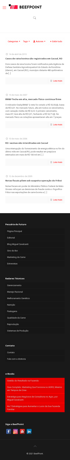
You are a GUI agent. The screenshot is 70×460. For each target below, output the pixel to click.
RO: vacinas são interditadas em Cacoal (26, 143)
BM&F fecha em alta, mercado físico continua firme (33, 99)
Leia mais (57, 81)
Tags (25, 41)
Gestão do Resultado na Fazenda (23, 380)
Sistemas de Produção (17, 331)
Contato (11, 352)
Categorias (13, 41)
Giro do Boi (12, 250)
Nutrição (11, 305)
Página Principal (14, 231)
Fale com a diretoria (16, 359)
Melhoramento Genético (18, 298)
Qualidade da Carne (16, 318)
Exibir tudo (57, 41)
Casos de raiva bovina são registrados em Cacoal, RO (33, 58)
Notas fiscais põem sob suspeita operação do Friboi (33, 180)
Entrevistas (12, 263)
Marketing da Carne (16, 257)
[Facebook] (8, 431)
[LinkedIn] (29, 431)
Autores (39, 41)
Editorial (11, 237)
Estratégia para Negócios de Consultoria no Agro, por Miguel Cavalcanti (32, 398)
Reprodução (13, 324)
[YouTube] (22, 431)
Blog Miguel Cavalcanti (17, 244)
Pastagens (12, 311)
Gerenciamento (14, 285)
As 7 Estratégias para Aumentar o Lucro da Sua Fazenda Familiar (33, 408)
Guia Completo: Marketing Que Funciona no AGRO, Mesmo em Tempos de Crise (34, 388)
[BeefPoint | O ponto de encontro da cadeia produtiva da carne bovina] (25, 6)
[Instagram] (15, 431)
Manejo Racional (15, 292)
